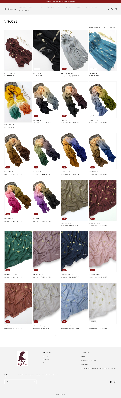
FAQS (44, 362)
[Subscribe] (34, 382)
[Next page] (65, 336)
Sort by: (90, 27)
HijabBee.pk (62, 394)
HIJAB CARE (46, 359)
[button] (108, 9)
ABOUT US (45, 356)
